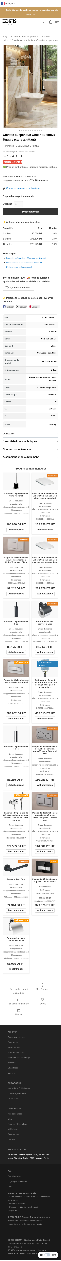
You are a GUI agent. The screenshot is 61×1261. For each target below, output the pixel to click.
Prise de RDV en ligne (18, 1124)
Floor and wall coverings (19, 1057)
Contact (11, 1139)
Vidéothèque (13, 1129)
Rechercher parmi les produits (19, 991)
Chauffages (13, 1068)
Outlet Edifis (13, 1098)
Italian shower (14, 1047)
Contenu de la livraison (17, 449)
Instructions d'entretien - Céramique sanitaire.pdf (26, 258)
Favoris (42, 1003)
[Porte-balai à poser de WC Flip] (16, 609)
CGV (10, 1186)
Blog (10, 1119)
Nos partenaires (15, 1114)
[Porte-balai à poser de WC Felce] (16, 734)
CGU (10, 1171)
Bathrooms (13, 1042)
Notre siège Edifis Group (19, 1088)
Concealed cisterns (16, 1037)
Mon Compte (42, 989)
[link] (30, 14)
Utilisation (9, 433)
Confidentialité (14, 1176)
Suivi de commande (19, 1003)
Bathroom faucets (16, 1052)
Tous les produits (29, 36)
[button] (10, 22)
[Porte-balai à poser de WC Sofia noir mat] (16, 481)
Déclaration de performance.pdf (19, 267)
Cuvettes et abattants (22, 40)
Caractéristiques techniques (20, 441)
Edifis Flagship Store (17, 1093)
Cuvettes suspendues (47, 40)
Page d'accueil (10, 36)
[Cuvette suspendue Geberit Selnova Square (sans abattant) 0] (30, 86)
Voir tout (11, 1073)
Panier (18, 1014)
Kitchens (11, 1063)
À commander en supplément (21, 457)
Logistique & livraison (17, 1181)
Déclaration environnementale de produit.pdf (24, 263)
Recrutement (13, 1134)
